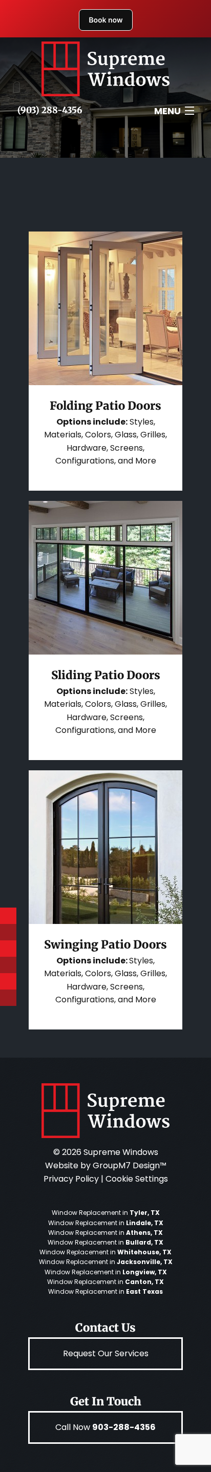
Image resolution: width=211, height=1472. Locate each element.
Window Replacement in (106, 1212)
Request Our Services (106, 1353)
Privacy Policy (71, 1179)
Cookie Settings (137, 1179)
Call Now (105, 1427)
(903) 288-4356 (49, 110)
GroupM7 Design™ (129, 1165)
